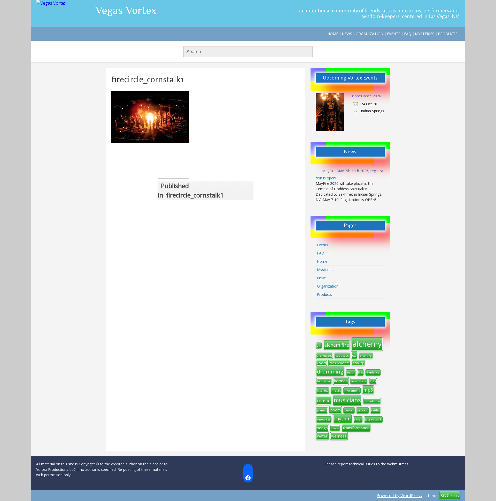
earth (350, 372)
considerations (339, 363)
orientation (372, 401)
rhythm (342, 419)
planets (322, 410)
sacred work (373, 419)
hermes (341, 380)
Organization (369, 33)
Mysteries (424, 33)
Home (332, 33)
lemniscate (358, 381)
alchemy (367, 344)
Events (393, 33)
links (373, 381)
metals (336, 390)
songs (322, 427)
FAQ (407, 33)
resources (323, 419)
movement (352, 390)
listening (322, 390)
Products (448, 33)
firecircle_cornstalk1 (191, 190)
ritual (357, 419)
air (319, 345)
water (322, 436)
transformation (356, 427)
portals (349, 410)
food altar (323, 381)
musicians (347, 400)
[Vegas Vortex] (51, 3)
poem (335, 409)
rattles (375, 410)
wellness (339, 436)
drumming (330, 371)
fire (360, 372)
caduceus (342, 355)
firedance (372, 372)
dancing (358, 363)
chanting (365, 355)
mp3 (368, 390)
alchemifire (336, 345)
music (323, 400)
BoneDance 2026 (366, 95)
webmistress (397, 464)
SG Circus (450, 495)
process (362, 410)
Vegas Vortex (126, 10)
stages (335, 428)
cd (354, 355)
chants (321, 363)
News (347, 33)
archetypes (324, 355)
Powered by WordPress (399, 495)
